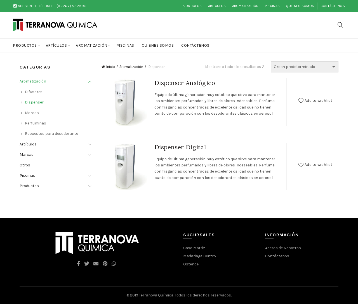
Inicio (110, 67)
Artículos (217, 6)
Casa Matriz (194, 248)
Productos (192, 6)
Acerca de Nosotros (283, 248)
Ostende (191, 264)
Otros (25, 165)
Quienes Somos (300, 6)
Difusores (34, 91)
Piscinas (272, 6)
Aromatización (245, 6)
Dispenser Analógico (184, 83)
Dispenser (34, 102)
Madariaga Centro (199, 256)
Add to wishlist (319, 100)
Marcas (32, 112)
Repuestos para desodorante (51, 133)
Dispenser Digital (180, 147)
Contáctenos (333, 6)
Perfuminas (35, 123)
